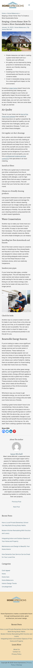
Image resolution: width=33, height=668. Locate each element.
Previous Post (16, 502)
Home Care (5, 577)
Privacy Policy (16, 654)
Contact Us (16, 652)
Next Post (16, 507)
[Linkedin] (10, 431)
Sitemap (19, 665)
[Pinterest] (14, 431)
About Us (16, 649)
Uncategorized (7, 587)
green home (13, 88)
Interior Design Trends (9, 583)
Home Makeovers (20, 27)
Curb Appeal (6, 570)
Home (4, 574)
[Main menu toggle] (29, 5)
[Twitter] (7, 431)
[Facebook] (3, 431)
